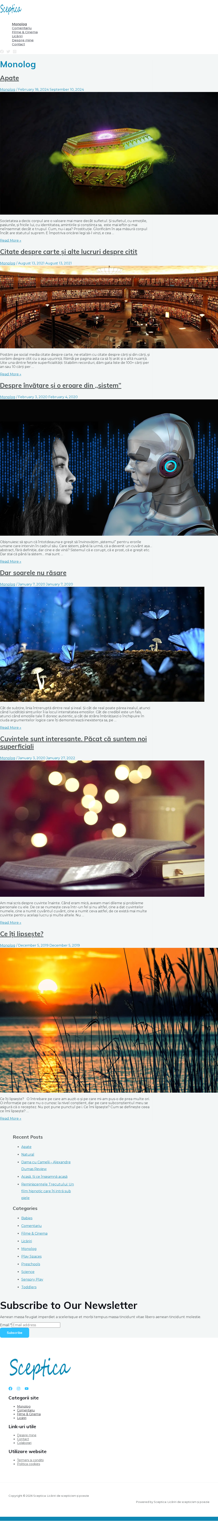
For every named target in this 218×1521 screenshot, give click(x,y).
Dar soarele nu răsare (33, 573)
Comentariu (31, 1226)
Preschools (30, 1264)
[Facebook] (2, 52)
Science (27, 1272)
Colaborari (24, 1443)
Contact (23, 1439)
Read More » (10, 240)
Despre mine (26, 1435)
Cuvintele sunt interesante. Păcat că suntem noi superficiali (73, 742)
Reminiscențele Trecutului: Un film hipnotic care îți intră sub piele (47, 1191)
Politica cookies (28, 1464)
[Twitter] (8, 52)
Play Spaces (31, 1256)
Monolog (7, 90)
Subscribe (14, 1333)
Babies (26, 1218)
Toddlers (28, 1287)
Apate (9, 78)
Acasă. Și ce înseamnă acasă (44, 1177)
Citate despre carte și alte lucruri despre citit (68, 252)
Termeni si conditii (30, 1460)
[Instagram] (15, 52)
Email (6, 1325)
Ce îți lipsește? (21, 934)
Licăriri (26, 1241)
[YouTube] (27, 1389)
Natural (27, 1154)
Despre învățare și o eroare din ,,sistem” (60, 385)
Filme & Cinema (34, 1233)
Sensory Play (32, 1279)
